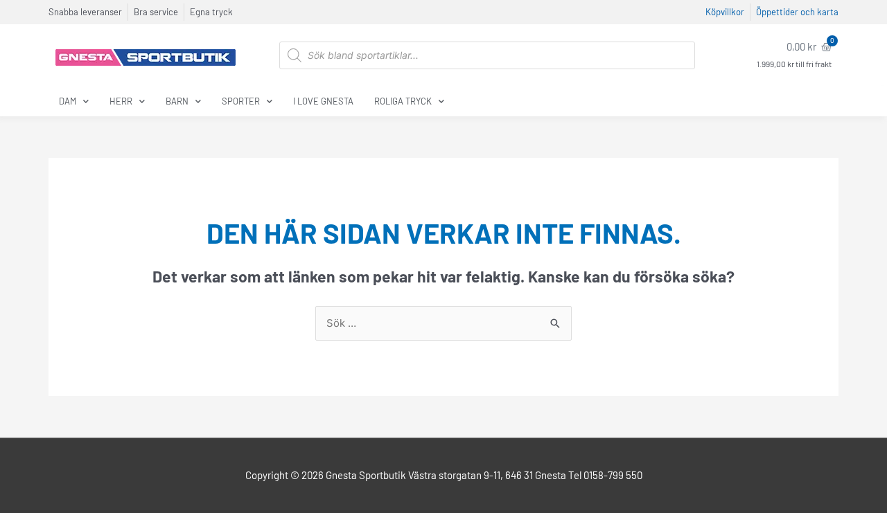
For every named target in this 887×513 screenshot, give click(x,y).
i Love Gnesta (323, 101)
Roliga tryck (403, 101)
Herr (120, 101)
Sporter (241, 101)
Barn (177, 101)
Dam (67, 101)
